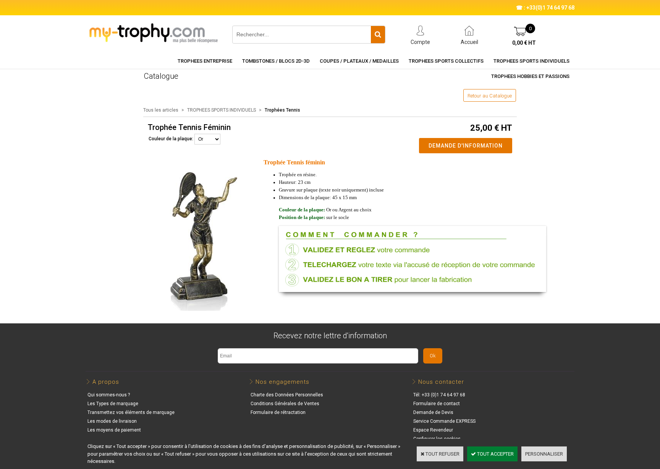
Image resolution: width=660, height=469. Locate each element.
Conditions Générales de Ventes (285, 403)
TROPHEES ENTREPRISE (205, 61)
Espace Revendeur (433, 430)
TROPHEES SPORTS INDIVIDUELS (531, 61)
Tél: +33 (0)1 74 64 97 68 (439, 395)
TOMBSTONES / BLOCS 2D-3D (276, 61)
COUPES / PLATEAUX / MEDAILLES (359, 61)
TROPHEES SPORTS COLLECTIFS (446, 61)
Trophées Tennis (282, 110)
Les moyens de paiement (114, 430)
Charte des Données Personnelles (287, 395)
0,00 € (524, 43)
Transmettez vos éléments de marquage (131, 412)
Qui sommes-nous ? (108, 395)
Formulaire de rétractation (278, 412)
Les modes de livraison (112, 421)
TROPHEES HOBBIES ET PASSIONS (530, 76)
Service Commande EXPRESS (444, 421)
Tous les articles (160, 110)
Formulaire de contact (436, 403)
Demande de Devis (433, 412)
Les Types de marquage (112, 403)
